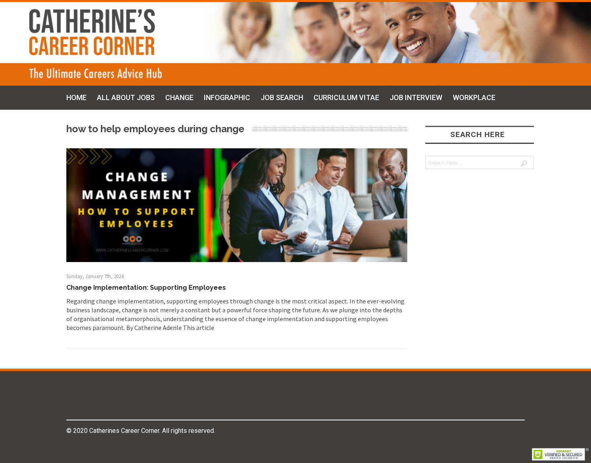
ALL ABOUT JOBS (126, 97)
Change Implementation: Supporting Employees (146, 287)
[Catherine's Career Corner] (295, 44)
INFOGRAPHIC (227, 97)
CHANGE (179, 97)
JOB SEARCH (282, 97)
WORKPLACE (474, 97)
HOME (76, 97)
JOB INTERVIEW (416, 97)
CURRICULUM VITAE (346, 97)
